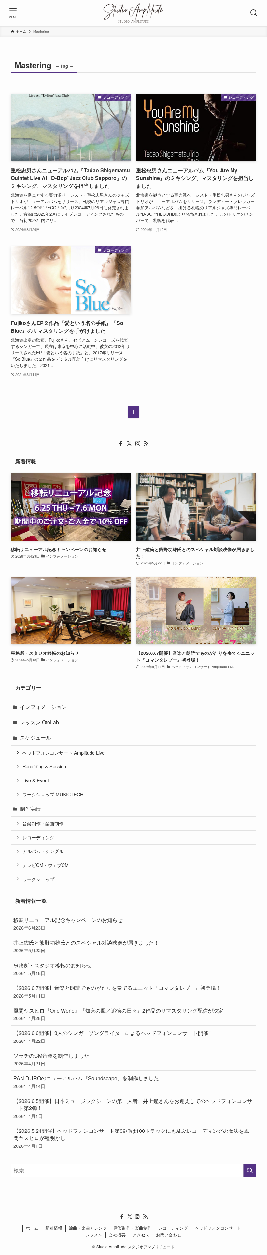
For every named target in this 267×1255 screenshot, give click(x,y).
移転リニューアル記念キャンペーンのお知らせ (68, 923)
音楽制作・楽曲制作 (42, 823)
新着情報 (53, 1228)
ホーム (32, 1228)
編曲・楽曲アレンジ (88, 1228)
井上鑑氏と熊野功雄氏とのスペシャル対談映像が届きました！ (86, 946)
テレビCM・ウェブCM (45, 864)
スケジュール (35, 737)
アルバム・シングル (42, 850)
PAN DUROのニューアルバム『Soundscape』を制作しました (86, 1081)
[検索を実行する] (249, 1170)
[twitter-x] (129, 443)
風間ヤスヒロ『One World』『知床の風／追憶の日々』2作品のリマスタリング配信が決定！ (121, 1014)
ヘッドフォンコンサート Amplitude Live (63, 752)
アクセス (141, 1235)
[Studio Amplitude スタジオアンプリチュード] (133, 13)
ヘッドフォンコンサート (218, 1228)
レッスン (93, 1235)
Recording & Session (44, 766)
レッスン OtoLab (39, 722)
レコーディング (38, 837)
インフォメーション (43, 707)
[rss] (146, 443)
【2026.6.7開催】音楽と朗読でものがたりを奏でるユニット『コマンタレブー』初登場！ (117, 991)
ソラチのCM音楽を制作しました (51, 1059)
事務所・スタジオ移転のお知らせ (52, 969)
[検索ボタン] (254, 13)
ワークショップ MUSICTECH (52, 794)
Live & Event (35, 780)
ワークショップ (38, 878)
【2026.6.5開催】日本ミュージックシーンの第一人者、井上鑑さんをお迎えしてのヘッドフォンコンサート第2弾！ (132, 1108)
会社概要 (117, 1235)
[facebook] (121, 443)
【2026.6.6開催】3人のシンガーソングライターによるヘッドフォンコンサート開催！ (113, 1036)
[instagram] (137, 443)
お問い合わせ (168, 1235)
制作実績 (30, 808)
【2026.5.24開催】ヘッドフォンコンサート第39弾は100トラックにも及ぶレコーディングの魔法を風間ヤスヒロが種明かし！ (131, 1138)
